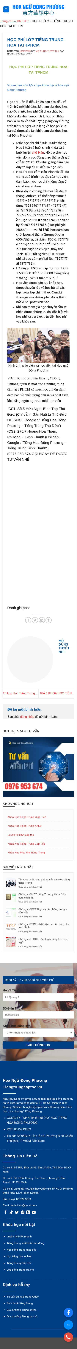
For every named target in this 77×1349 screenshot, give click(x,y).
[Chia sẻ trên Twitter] (35, 620)
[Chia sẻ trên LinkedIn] (42, 620)
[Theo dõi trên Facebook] (5, 1213)
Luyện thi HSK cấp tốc (21, 834)
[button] (6, 9)
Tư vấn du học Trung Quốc (23, 1296)
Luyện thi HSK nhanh (19, 1236)
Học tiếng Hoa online (19, 1256)
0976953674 (23, 1199)
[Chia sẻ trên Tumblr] (48, 620)
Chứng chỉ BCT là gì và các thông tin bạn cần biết (42, 911)
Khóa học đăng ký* (16, 1025)
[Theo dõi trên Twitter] (17, 1213)
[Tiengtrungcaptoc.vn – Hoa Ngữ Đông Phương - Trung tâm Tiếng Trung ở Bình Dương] (38, 9)
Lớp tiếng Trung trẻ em (20, 1269)
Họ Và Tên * (11, 990)
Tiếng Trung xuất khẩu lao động (25, 1243)
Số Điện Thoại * (14, 1008)
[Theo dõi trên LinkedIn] (28, 1213)
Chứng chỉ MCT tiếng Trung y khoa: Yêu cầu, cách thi (42, 896)
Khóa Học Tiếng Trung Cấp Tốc (26, 843)
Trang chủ (6, 21)
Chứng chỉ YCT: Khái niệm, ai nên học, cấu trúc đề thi (43, 926)
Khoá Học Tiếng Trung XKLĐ (25, 825)
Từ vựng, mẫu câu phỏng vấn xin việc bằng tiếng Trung (44, 881)
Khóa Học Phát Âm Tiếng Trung (26, 852)
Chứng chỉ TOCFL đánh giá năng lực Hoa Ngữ (42, 941)
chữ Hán (38, 153)
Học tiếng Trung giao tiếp (21, 1249)
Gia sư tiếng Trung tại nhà (22, 1316)
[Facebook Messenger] (68, 1312)
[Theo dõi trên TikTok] (11, 1213)
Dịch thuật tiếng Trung (20, 1303)
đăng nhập (27, 716)
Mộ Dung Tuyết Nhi (47, 51)
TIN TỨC (22, 21)
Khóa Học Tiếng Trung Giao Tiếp (27, 816)
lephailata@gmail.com (24, 1205)
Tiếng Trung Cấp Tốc (19, 1263)
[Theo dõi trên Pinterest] (22, 1213)
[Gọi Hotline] (68, 1337)
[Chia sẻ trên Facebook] (28, 620)
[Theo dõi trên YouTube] (34, 1213)
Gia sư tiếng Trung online (22, 1309)
